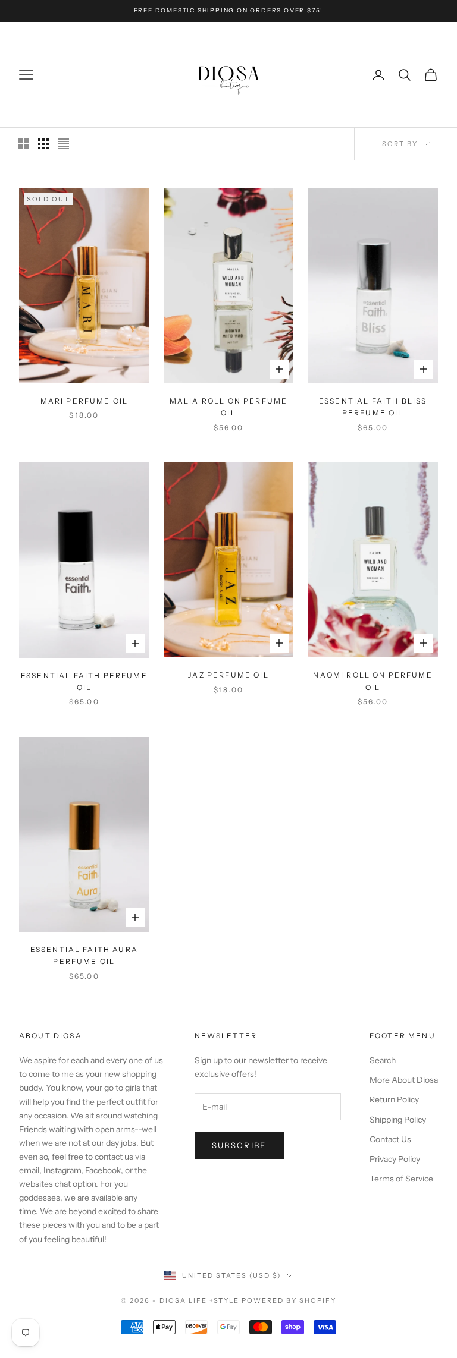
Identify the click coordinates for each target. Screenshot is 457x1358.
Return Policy (394, 1099)
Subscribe (239, 1145)
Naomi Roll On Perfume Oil (372, 680)
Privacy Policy (395, 1159)
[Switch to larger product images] (23, 144)
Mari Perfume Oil (84, 400)
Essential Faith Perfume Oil (84, 681)
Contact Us (390, 1139)
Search (383, 1060)
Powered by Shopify (289, 1300)
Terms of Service (401, 1178)
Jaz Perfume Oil (228, 674)
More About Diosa (404, 1080)
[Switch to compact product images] (63, 144)
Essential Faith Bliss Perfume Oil (373, 406)
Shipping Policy (398, 1119)
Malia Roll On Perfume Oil (228, 406)
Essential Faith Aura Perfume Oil (84, 955)
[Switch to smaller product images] (43, 144)
